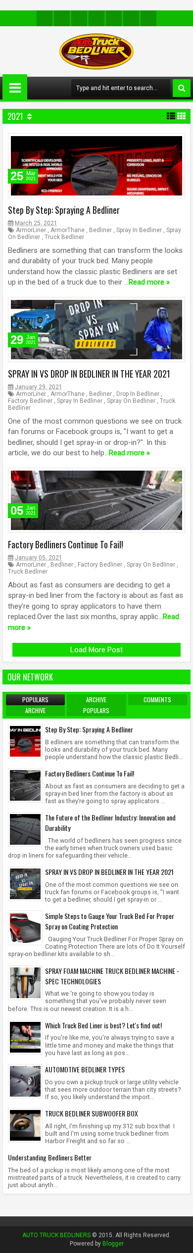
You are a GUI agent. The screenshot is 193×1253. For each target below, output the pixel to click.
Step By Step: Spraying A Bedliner (64, 209)
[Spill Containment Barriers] (114, 18)
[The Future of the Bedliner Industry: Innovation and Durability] (25, 829)
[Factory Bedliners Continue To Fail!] (25, 785)
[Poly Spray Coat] (44, 18)
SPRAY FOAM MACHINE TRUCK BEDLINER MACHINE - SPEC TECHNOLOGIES (112, 975)
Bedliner (100, 230)
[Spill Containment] (96, 18)
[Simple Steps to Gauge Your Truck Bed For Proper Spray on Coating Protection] (25, 927)
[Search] (182, 88)
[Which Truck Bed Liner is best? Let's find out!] (25, 1036)
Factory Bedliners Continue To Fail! (65, 544)
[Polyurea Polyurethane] (62, 18)
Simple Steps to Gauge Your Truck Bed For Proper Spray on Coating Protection (109, 921)
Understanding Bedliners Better (50, 1157)
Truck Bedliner (64, 237)
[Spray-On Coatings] (148, 18)
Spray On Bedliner (131, 400)
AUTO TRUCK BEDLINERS (56, 1235)
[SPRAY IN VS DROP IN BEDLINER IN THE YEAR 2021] (25, 883)
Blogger (113, 1243)
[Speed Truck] (79, 18)
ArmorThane (67, 230)
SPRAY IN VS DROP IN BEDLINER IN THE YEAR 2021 (89, 373)
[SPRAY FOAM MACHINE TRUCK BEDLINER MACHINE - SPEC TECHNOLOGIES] (25, 982)
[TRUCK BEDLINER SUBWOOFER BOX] (25, 1125)
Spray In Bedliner (139, 230)
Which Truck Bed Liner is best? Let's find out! (103, 1025)
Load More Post (96, 649)
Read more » (149, 282)
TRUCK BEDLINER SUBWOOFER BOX (91, 1113)
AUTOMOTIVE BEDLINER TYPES (85, 1069)
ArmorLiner (31, 230)
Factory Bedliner (30, 400)
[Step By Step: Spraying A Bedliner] (25, 741)
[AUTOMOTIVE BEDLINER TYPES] (25, 1080)
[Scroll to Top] (178, 1238)
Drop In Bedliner (137, 393)
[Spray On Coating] (131, 18)
